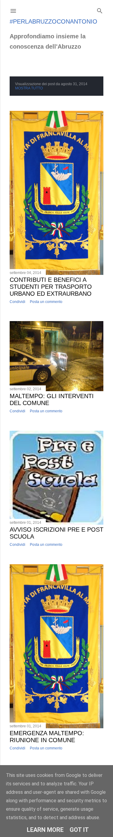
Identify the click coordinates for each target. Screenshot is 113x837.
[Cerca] (99, 9)
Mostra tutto (29, 88)
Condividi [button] (17, 302)
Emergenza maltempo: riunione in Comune (47, 736)
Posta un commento (46, 302)
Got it (79, 829)
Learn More (45, 829)
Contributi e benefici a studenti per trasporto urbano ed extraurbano (51, 286)
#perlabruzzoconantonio (53, 21)
